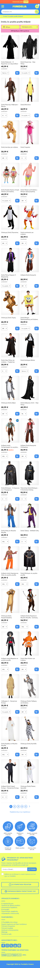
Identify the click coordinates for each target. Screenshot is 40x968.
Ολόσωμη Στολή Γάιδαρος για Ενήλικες (29, 702)
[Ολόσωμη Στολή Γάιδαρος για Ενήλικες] (30, 686)
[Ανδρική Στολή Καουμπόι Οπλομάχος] (30, 430)
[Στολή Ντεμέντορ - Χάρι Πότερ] (30, 47)
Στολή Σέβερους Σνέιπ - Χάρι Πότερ (29, 403)
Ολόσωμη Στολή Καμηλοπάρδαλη (6, 616)
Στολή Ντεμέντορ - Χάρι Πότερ (28, 63)
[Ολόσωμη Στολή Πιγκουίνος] (10, 217)
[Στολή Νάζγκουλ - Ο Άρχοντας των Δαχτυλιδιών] (10, 47)
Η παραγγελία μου (7, 903)
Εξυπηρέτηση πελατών (21, 884)
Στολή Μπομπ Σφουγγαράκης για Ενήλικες (29, 318)
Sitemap (4, 932)
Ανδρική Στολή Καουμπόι (28, 275)
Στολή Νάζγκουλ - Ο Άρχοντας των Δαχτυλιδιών (9, 63)
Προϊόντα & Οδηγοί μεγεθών (10, 905)
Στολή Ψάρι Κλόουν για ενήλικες (28, 659)
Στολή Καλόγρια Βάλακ (28, 360)
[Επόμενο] (29, 806)
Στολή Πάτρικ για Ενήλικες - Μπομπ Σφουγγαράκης (29, 191)
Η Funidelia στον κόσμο (9, 922)
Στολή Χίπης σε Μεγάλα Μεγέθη (8, 531)
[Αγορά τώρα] (17, 73)
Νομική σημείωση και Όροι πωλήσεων (14, 924)
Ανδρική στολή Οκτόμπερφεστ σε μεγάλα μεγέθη (9, 446)
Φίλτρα (8, 27)
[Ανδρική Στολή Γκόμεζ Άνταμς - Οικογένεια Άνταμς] (10, 771)
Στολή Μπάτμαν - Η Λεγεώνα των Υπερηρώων (10, 489)
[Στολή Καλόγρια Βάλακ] (30, 345)
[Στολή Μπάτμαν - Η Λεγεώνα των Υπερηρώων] (10, 473)
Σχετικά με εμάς (6, 934)
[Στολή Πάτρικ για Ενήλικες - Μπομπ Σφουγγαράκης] (30, 175)
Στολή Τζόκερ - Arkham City (30, 530)
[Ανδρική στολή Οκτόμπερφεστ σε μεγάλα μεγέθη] (10, 430)
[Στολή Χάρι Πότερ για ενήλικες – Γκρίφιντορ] (10, 345)
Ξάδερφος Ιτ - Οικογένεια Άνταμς (9, 702)
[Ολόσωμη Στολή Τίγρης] (10, 303)
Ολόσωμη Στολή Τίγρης (8, 317)
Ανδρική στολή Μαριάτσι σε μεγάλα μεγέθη (9, 659)
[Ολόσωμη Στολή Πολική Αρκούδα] (30, 771)
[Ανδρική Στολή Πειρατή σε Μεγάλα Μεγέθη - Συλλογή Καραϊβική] (30, 601)
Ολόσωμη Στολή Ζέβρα (8, 403)
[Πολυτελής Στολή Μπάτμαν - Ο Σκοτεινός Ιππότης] (30, 473)
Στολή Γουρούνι (25, 147)
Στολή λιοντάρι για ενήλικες (9, 147)
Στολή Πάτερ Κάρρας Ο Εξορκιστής (8, 276)
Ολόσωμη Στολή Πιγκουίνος (9, 232)
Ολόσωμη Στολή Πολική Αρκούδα (28, 787)
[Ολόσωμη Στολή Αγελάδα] (30, 729)
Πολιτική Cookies (7, 928)
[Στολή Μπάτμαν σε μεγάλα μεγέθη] (30, 558)
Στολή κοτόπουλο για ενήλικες (27, 233)
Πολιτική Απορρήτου (8, 926)
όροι (5, 876)
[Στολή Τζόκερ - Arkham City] (30, 516)
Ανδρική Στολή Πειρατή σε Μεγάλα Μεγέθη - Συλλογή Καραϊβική (29, 616)
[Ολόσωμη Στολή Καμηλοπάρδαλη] (10, 601)
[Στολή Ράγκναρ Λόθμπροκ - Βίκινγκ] (10, 90)
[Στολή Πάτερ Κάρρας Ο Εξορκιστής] (10, 260)
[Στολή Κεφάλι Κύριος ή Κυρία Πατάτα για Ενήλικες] (10, 175)
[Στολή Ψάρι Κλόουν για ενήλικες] (30, 643)
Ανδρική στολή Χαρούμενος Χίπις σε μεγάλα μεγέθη (9, 574)
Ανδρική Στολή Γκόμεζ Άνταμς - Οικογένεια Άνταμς (10, 787)
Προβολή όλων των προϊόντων (20, 812)
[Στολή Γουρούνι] (30, 132)
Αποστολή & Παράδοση (9, 907)
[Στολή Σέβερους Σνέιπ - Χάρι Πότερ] (30, 388)
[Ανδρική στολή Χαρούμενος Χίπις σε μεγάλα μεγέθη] (10, 558)
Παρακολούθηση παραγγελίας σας (21, 891)
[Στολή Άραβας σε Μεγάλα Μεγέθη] (10, 729)
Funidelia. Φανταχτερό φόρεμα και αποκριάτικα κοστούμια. (20, 6)
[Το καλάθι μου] (37, 6)
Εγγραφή (32, 869)
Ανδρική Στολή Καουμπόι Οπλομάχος (28, 446)
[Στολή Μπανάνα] (30, 90)
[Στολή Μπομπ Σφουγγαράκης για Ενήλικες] (30, 303)
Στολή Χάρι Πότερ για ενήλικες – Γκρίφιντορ (8, 361)
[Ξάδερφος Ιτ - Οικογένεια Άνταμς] (10, 686)
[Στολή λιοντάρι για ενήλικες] (10, 132)
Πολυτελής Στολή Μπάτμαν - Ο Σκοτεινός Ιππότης (29, 489)
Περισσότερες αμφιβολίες (9, 911)
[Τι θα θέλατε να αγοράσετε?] (2, 6)
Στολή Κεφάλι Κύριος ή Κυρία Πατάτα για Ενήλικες (10, 191)
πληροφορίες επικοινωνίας (10, 913)
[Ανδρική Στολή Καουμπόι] (30, 260)
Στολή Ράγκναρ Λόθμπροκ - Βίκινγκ (10, 105)
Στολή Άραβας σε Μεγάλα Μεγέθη (9, 744)
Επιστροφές (5, 909)
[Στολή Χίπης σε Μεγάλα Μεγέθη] (10, 516)
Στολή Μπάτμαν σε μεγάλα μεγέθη (29, 574)
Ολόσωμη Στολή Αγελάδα (28, 743)
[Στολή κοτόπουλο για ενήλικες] (30, 217)
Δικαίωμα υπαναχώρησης (9, 930)
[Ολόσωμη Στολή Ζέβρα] (10, 388)
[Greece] (3, 946)
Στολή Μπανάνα (26, 104)
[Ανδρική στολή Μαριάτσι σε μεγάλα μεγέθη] (10, 643)
